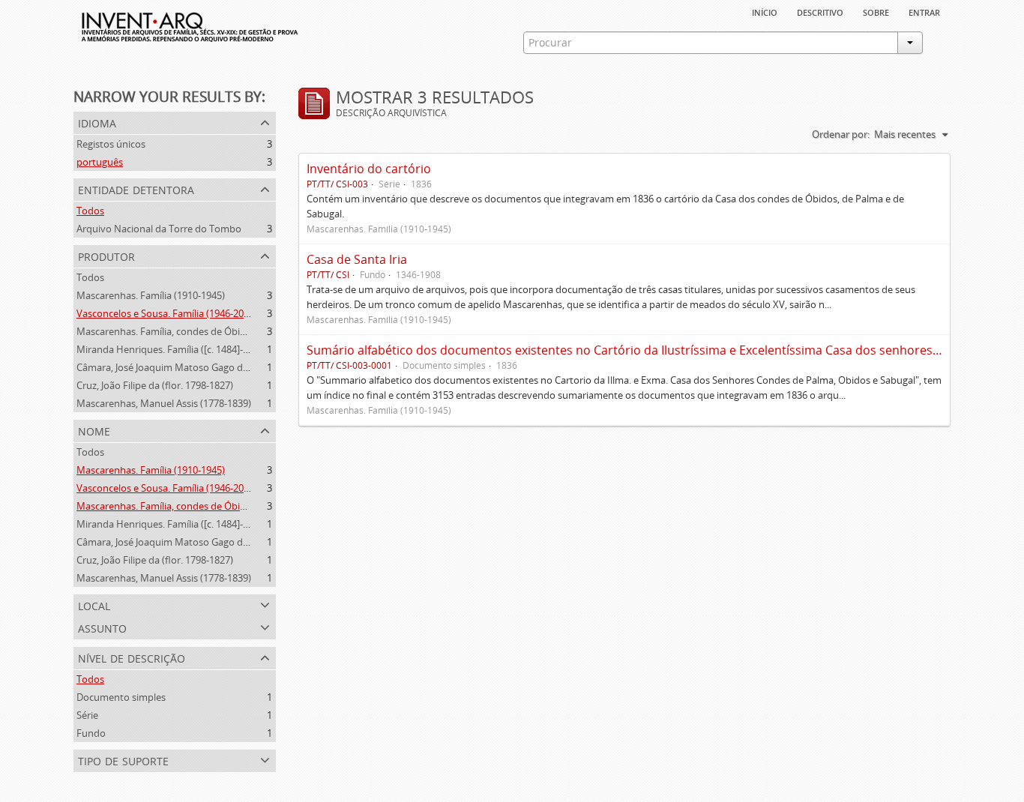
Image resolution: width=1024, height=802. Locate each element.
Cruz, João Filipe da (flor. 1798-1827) (154, 385)
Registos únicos (110, 144)
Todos (90, 210)
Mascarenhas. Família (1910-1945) (150, 295)
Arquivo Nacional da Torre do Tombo (158, 228)
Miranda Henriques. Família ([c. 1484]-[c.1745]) (178, 349)
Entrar (924, 11)
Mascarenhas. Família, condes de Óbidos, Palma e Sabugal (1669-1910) (231, 331)
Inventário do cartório (369, 168)
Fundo (91, 733)
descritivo (820, 11)
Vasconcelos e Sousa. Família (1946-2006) (166, 313)
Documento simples (121, 697)
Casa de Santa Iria (357, 259)
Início (764, 11)
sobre (876, 11)
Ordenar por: (841, 134)
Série (87, 715)
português (99, 162)
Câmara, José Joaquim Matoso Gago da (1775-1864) (188, 367)
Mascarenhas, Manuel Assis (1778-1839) (163, 403)
